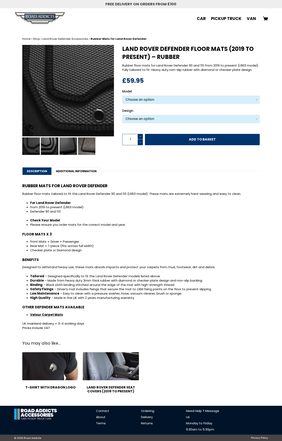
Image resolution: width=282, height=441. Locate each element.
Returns (147, 423)
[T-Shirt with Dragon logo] (50, 366)
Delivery (147, 417)
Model (127, 91)
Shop (36, 39)
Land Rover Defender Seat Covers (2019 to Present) (111, 389)
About (100, 417)
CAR (201, 18)
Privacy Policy (259, 438)
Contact (102, 411)
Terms (101, 423)
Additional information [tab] (76, 171)
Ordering (147, 411)
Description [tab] (37, 171)
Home (26, 39)
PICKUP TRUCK (226, 18)
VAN (251, 18)
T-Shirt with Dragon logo (50, 387)
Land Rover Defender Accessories (65, 39)
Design (127, 111)
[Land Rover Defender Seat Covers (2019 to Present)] (111, 366)
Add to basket (202, 139)
